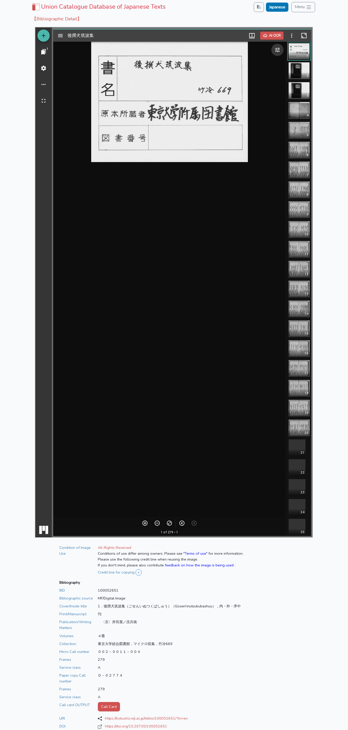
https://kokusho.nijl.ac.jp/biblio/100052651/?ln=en (146, 718)
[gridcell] (98, 7)
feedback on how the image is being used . (200, 565)
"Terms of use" (195, 553)
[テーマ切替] (259, 7)
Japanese (277, 7)
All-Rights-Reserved (114, 547)
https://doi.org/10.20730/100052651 (136, 726)
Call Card (109, 706)
